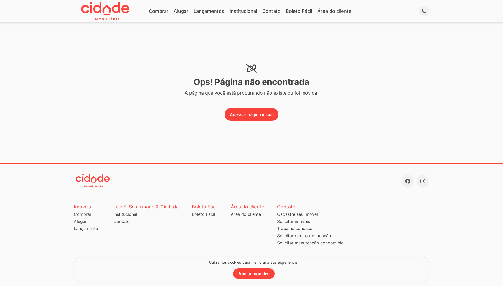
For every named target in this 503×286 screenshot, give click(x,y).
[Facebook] (407, 181)
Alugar (181, 11)
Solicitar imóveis (293, 221)
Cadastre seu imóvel (297, 214)
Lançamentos (209, 11)
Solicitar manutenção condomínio (310, 242)
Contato (271, 11)
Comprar (158, 11)
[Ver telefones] (424, 11)
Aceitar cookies (254, 273)
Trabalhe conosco (295, 228)
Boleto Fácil (299, 11)
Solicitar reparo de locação (304, 235)
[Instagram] (423, 181)
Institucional (243, 11)
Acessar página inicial (252, 114)
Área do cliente (334, 11)
